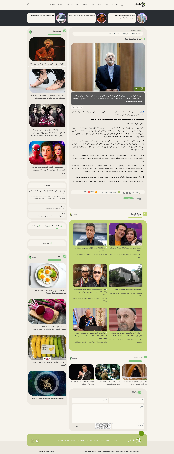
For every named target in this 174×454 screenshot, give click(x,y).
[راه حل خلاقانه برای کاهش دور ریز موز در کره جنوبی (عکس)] (47, 347)
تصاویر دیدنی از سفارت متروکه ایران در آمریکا (128, 289)
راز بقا (63, 213)
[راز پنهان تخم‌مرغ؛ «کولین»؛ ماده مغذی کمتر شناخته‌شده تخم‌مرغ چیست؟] (47, 275)
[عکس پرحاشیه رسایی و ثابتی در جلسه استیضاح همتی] (107, 372)
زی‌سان (63, 206)
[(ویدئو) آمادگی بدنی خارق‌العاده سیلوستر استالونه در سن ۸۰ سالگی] (90, 234)
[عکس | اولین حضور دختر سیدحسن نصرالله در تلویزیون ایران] (134, 372)
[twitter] (124, 192)
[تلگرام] (37, 440)
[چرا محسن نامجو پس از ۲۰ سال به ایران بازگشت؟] (101, 18)
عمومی (133, 30)
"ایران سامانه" (42, 451)
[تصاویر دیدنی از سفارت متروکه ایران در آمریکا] (125, 275)
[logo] (140, 4)
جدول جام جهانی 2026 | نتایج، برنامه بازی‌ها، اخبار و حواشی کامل (47, 192)
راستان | (141, 112)
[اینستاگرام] (33, 440)
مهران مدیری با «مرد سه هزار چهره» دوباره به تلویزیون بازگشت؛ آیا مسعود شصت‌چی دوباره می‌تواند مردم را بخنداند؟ (90, 292)
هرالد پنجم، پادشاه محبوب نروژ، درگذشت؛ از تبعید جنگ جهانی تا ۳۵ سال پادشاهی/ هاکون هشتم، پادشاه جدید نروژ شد (91, 335)
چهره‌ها (138, 30)
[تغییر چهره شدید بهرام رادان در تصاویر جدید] (61, 18)
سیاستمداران (128, 198)
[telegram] (130, 192)
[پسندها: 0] (89, 192)
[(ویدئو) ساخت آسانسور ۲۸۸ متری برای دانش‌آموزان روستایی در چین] (142, 18)
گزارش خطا (92, 191)
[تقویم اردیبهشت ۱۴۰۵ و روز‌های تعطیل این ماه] (47, 383)
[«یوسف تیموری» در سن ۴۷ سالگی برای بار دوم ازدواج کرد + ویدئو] (125, 234)
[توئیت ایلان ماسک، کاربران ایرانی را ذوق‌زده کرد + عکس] (81, 372)
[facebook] (127, 192)
